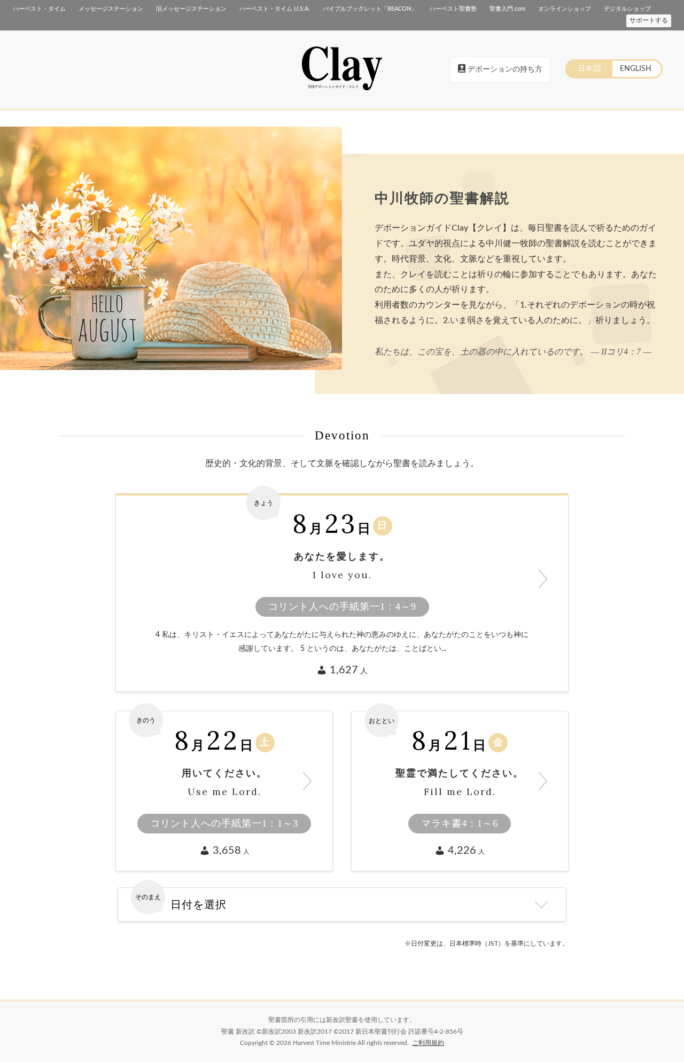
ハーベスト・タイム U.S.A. (274, 9)
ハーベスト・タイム (39, 9)
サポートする (648, 20)
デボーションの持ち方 (503, 69)
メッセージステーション (111, 9)
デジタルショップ (627, 9)
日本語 (590, 69)
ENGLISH (635, 69)
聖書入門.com (507, 9)
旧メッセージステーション (191, 9)
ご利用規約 (428, 1043)
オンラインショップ (564, 9)
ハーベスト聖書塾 (453, 9)
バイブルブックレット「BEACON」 (370, 9)
